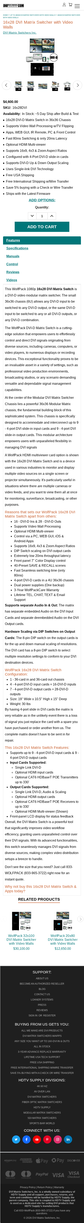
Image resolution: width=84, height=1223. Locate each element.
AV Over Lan (42, 1091)
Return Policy (44, 1187)
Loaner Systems (42, 999)
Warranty (59, 1187)
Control (12, 264)
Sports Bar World (42, 1123)
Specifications (17, 248)
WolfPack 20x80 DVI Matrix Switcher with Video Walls (62, 939)
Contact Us (42, 994)
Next (77, 85)
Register (49, 1015)
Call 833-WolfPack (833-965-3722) (33, 1210)
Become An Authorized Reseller (42, 983)
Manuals (12, 256)
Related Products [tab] (39, 899)
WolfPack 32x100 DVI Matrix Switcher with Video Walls (21, 939)
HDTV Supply (42, 1107)
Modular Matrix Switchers (42, 1112)
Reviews (12, 272)
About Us (42, 978)
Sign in (33, 1015)
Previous (6, 85)
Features (13, 240)
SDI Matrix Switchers (42, 1118)
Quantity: (42, 207)
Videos (11, 280)
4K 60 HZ (42, 1086)
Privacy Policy (28, 1187)
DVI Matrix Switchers (42, 1096)
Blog (42, 989)
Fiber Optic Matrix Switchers (42, 1102)
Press (42, 1005)
